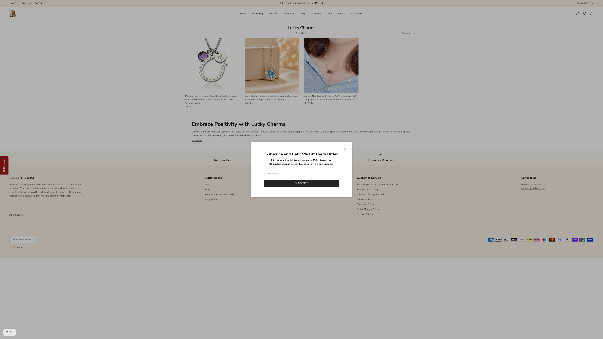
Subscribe (301, 183)
